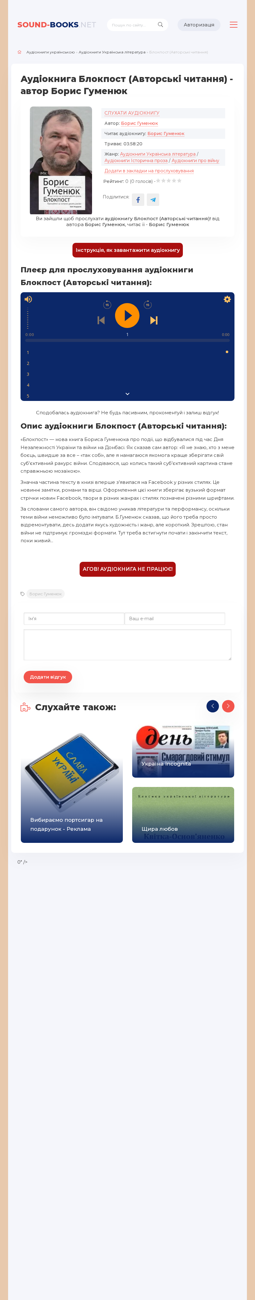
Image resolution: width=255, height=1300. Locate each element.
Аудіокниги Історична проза (136, 160)
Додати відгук (48, 677)
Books (56, 24)
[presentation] (212, 706)
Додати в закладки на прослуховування (149, 171)
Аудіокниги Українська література (112, 52)
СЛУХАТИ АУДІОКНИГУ (132, 113)
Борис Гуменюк (139, 123)
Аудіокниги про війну (195, 160)
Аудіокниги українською (50, 52)
